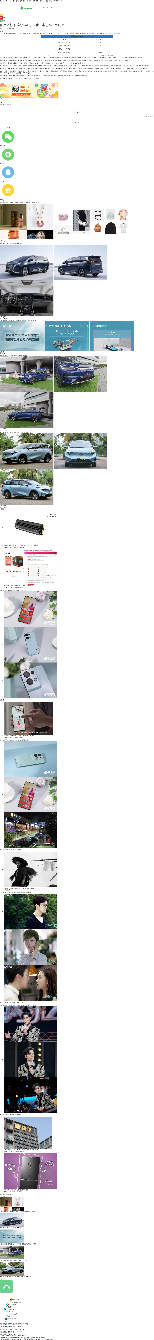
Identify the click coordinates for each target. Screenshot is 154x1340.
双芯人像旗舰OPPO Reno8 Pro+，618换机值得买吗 (14, 740)
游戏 (21, 1)
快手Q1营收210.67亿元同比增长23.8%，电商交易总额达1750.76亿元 (23, 1149)
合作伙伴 (13, 1335)
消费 (52, 1)
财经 (44, 1)
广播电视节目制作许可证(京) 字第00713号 (12, 1326)
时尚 (18, 1)
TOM (5, 1191)
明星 (15, 1)
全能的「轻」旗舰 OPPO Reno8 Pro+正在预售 (13, 590)
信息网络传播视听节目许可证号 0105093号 (12, 1329)
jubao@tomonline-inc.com (45, 1339)
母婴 (30, 1)
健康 (47, 1)
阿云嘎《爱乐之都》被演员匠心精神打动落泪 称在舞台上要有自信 (18, 1005)
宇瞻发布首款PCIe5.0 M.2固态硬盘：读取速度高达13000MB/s (21, 545)
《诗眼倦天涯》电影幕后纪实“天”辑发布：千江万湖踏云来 (20, 888)
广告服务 (18, 1335)
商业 (38, 1)
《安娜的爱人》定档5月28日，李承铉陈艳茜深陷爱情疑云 (16, 892)
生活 (27, 1)
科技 (61, 1)
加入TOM (24, 1335)
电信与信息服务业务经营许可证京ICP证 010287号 (14, 1324)
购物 (58, 1)
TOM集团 (2, 1335)
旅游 (24, 1)
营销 (32, 1)
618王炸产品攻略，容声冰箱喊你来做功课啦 (16, 1190)
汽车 (55, 1)
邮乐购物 (8, 1335)
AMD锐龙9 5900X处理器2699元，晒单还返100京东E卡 (19, 585)
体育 (12, 1)
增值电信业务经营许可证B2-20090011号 (11, 1332)
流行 (7, 1)
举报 (1, 102)
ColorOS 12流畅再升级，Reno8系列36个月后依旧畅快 (19, 735)
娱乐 (10, 1)
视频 (41, 1)
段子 (49, 1)
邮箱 (35, 1)
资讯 (4, 1)
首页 (1, 1)
